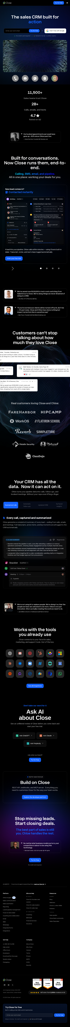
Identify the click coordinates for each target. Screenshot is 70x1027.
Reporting (6, 906)
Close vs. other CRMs (56, 905)
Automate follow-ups (23, 258)
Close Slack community (56, 918)
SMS (4, 922)
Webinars (52, 902)
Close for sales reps (32, 908)
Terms (28, 953)
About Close (30, 944)
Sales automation (8, 903)
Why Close (29, 947)
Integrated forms (8, 928)
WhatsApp (6, 925)
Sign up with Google (36, 1019)
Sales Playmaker (54, 921)
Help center (6, 947)
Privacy (28, 956)
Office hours (6, 950)
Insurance (29, 923)
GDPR (28, 959)
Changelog (6, 962)
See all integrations (35, 686)
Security (28, 965)
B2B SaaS (29, 917)
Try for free (58, 3)
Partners (52, 908)
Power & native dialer (9, 912)
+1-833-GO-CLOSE (8, 944)
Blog (51, 899)
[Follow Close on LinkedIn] (4, 985)
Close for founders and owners (33, 901)
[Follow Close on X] (12, 985)
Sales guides (53, 915)
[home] (8, 3)
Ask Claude (47, 736)
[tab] (15, 78)
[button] (67, 3)
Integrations (6, 931)
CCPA (28, 962)
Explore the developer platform (35, 797)
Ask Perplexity (35, 743)
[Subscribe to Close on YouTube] (8, 985)
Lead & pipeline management (11, 909)
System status (7, 959)
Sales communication (9, 900)
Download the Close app (10, 956)
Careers (28, 950)
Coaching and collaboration (11, 915)
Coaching (29, 914)
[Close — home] (7, 980)
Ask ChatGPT (25, 736)
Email (4, 918)
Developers (6, 953)
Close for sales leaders (33, 905)
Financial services (31, 920)
